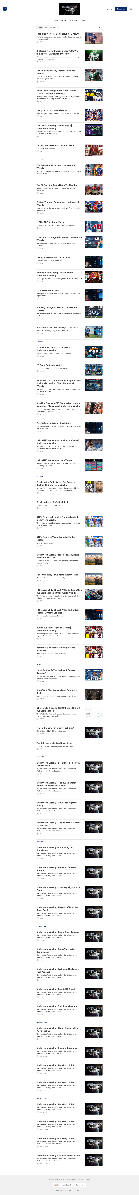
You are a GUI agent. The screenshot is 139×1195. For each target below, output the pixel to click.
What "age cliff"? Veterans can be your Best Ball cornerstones (59, 278)
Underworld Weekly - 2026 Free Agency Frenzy (56, 804)
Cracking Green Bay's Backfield (52, 502)
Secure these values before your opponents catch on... (56, 696)
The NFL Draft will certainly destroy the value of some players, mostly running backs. (56, 715)
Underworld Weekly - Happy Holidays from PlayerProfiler (57, 1029)
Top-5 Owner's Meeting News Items (54, 743)
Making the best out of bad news (48, 505)
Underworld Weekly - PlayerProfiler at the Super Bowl (57, 908)
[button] (56, 20)
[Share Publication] (112, 9)
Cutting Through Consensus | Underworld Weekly (57, 203)
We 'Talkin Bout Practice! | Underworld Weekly (55, 166)
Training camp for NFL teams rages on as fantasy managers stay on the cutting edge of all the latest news (58, 97)
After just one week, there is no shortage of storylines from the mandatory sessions (58, 410)
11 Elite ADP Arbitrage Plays (50, 222)
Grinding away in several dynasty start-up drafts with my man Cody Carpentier (57, 464)
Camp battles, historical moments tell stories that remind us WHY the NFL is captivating (58, 132)
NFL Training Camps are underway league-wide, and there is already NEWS (58, 172)
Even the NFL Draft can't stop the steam (51, 653)
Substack (58, 1190)
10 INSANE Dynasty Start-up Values (54, 460)
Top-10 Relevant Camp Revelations (53, 423)
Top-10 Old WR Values (47, 290)
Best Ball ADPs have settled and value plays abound (55, 225)
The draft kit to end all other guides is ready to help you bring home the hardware (59, 390)
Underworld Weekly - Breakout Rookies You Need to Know (58, 764)
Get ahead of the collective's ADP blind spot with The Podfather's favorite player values (56, 447)
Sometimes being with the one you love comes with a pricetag (56, 244)
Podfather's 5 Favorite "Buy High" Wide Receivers (55, 649)
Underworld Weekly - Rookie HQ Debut (55, 989)
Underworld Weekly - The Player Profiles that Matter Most (58, 824)
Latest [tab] (40, 28)
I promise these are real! (45, 148)
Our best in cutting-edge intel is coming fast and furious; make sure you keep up (57, 58)
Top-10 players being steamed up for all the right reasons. (58, 113)
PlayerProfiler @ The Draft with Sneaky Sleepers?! (55, 671)
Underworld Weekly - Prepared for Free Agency (56, 868)
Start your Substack (63, 1185)
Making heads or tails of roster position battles (53, 353)
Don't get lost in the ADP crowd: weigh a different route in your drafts (58, 209)
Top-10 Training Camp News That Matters (57, 185)
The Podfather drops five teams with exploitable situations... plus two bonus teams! (58, 524)
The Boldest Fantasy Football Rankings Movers (55, 72)
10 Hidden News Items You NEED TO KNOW (57, 34)
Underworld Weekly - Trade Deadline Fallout (58, 1155)
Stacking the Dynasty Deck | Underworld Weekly (56, 309)
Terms (74, 1179)
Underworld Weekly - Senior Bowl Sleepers (57, 932)
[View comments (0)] (53, 44)
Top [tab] (45, 28)
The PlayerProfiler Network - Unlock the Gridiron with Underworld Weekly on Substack (56, 770)
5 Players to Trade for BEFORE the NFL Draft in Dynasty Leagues (59, 709)
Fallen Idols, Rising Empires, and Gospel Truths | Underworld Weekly (56, 92)
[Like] (37, 471)
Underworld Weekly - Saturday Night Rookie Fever (58, 888)
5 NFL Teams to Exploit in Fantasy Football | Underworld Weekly (57, 518)
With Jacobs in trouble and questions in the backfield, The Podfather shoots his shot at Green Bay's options (57, 489)
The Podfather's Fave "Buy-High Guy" (55, 728)
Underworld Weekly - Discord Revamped (56, 1048)
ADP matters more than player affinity (50, 260)
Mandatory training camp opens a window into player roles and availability (58, 427)
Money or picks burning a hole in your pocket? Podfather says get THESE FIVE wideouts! (57, 634)
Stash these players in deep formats (49, 616)
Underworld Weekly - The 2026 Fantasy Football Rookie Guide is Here (56, 784)
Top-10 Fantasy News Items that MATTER (57, 575)
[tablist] (47, 28)
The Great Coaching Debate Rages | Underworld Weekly (54, 127)
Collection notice (84, 1179)
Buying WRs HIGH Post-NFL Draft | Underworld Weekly (53, 629)
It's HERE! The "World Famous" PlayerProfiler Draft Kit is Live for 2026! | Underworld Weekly (58, 383)
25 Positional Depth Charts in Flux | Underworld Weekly (54, 349)
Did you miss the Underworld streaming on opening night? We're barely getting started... (58, 677)
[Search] (107, 9)
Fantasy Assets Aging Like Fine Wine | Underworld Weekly (55, 274)
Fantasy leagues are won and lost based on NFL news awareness (56, 189)
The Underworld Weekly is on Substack (51, 731)
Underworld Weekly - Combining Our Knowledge (54, 849)
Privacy (68, 1179)
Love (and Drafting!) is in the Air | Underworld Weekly (59, 239)
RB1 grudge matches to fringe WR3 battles (52, 368)
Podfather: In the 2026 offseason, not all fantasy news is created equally (57, 562)
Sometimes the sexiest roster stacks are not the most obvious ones (59, 314)
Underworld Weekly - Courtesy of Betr (55, 1065)
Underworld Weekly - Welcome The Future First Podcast (57, 970)
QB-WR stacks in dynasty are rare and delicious (54, 330)
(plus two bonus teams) (45, 543)
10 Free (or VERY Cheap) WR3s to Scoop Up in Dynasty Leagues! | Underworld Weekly (59, 591)
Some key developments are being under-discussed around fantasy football (58, 38)
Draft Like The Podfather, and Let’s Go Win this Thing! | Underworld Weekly (57, 52)
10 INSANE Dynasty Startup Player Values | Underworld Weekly (57, 441)
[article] (69, 39)
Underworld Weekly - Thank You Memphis (57, 1006)
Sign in (132, 9)
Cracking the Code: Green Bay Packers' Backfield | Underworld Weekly (55, 483)
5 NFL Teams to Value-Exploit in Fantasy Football (56, 538)
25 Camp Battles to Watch (49, 365)
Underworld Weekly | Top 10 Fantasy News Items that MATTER (57, 556)
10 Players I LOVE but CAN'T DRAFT (54, 257)
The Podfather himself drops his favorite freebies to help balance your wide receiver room (57, 597)
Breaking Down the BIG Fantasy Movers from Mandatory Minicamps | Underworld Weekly (58, 404)
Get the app (80, 1185)
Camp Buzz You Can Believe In (51, 110)
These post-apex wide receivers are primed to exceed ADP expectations (58, 294)
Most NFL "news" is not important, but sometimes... (55, 746)
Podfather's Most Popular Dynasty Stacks (57, 327)
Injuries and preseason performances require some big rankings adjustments (57, 77)
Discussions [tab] (53, 28)
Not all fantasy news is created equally (50, 578)
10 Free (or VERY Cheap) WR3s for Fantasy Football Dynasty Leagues (57, 611)
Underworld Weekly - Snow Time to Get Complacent (56, 950)
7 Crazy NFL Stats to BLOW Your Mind (55, 145)
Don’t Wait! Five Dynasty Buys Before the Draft (56, 691)
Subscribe (121, 9)
